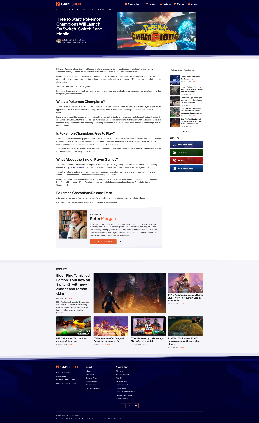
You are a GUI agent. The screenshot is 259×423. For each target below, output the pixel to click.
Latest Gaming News (64, 373)
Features (167, 4)
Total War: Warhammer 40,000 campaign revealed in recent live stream (184, 341)
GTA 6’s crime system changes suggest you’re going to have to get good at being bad (192, 100)
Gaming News (134, 4)
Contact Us (90, 374)
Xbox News (182, 152)
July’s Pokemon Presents (76, 167)
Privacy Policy (91, 385)
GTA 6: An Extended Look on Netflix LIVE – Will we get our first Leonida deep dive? (185, 298)
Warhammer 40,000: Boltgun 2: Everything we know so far (109, 339)
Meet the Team (91, 381)
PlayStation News (185, 144)
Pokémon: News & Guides (65, 380)
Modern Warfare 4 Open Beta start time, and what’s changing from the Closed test (192, 89)
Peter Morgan (69, 40)
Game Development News (125, 392)
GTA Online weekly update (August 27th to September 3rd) (148, 339)
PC (194, 82)
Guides (194, 4)
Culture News (121, 388)
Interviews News (122, 399)
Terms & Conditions (93, 388)
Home (58, 10)
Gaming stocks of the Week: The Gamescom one (190, 78)
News (70, 298)
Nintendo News (121, 381)
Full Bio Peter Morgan (103, 241)
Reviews (152, 4)
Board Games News (123, 385)
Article (64, 10)
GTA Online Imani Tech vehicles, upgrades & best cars (71, 339)
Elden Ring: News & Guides (66, 383)
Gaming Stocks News (124, 395)
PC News (181, 160)
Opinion (180, 4)
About (88, 371)
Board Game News (185, 168)
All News (186, 131)
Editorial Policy (91, 378)
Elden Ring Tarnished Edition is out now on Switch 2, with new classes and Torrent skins (191, 121)
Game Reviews (61, 376)
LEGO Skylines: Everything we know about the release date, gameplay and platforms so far (191, 110)
